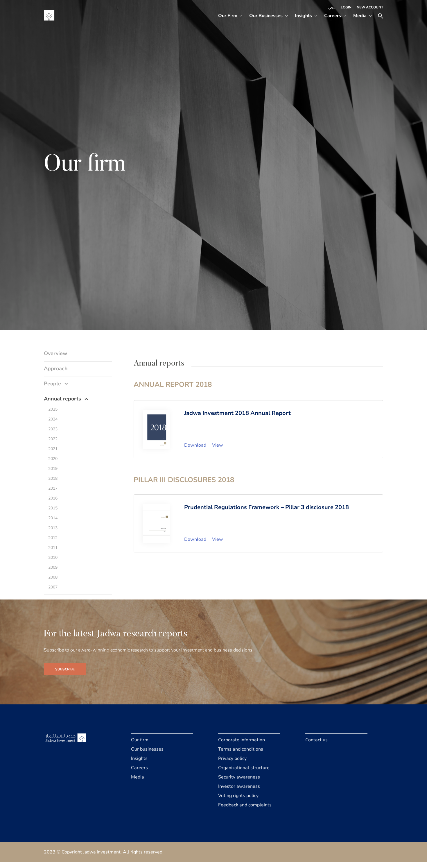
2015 (53, 508)
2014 (53, 518)
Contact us (316, 740)
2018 (53, 478)
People (52, 383)
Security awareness (239, 777)
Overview (55, 353)
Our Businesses (266, 15)
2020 (53, 458)
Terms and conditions (240, 749)
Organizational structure (244, 768)
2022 (53, 439)
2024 (53, 419)
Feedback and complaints (245, 805)
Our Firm (227, 15)
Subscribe (65, 669)
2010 (53, 557)
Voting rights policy (238, 795)
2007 (53, 587)
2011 (53, 547)
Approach (56, 368)
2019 (53, 468)
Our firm (139, 740)
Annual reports (62, 398)
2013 (53, 528)
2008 (53, 577)
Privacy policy (232, 758)
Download (195, 445)
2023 (53, 429)
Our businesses (147, 749)
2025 (53, 409)
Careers (332, 15)
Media (360, 15)
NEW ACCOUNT (370, 7)
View (217, 445)
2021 (53, 449)
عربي (332, 7)
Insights (303, 15)
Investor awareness (239, 786)
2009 (53, 567)
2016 (53, 498)
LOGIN (346, 7)
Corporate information (241, 740)
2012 (53, 538)
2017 (53, 488)
